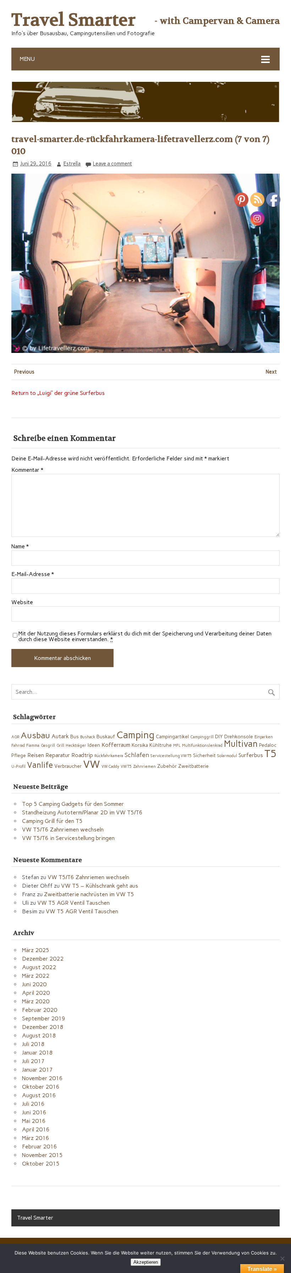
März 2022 (35, 975)
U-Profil (18, 766)
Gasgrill (48, 745)
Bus (74, 736)
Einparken (263, 737)
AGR (15, 737)
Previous (24, 372)
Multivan (241, 744)
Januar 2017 (37, 1069)
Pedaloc (267, 745)
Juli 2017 (33, 1061)
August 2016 (39, 1095)
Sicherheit (204, 755)
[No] (282, 1258)
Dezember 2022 (43, 958)
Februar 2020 (39, 1010)
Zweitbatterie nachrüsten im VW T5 (89, 894)
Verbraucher (68, 766)
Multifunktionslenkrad (202, 745)
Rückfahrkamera (108, 756)
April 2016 (36, 1129)
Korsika (140, 745)
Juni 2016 (34, 1112)
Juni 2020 (34, 984)
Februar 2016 (39, 1146)
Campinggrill (202, 737)
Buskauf (106, 736)
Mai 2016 (34, 1121)
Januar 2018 (37, 1052)
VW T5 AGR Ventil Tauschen (73, 902)
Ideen (94, 745)
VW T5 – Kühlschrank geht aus (99, 885)
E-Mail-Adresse (32, 574)
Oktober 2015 (41, 1163)
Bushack (87, 737)
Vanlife (40, 765)
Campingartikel (172, 736)
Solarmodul (227, 756)
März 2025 (35, 950)
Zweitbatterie (193, 766)
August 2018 (39, 1035)
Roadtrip (82, 755)
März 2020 (35, 1001)
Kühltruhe (160, 745)
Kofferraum (115, 744)
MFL (177, 745)
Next (271, 372)
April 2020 (36, 992)
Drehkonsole (238, 736)
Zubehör (167, 766)
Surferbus (250, 755)
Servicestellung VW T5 (171, 756)
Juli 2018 (33, 1044)
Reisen (35, 755)
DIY (219, 736)
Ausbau (35, 735)
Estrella (72, 163)
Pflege (18, 755)
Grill (60, 745)
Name (20, 546)
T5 (270, 754)
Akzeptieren (145, 1262)
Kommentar (27, 470)
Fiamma (32, 745)
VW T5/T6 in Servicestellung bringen (68, 838)
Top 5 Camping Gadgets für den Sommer (73, 804)
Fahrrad (18, 745)
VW (91, 764)
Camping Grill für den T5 (52, 821)
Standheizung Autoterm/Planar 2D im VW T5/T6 (82, 812)
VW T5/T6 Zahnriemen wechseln (63, 829)
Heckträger (76, 745)
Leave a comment (112, 163)
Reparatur (57, 755)
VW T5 (126, 766)
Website (22, 602)
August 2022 (39, 967)
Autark (60, 736)
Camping (135, 735)
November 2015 (42, 1155)
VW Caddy (110, 766)
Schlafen (137, 755)
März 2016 (35, 1138)
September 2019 (43, 1018)
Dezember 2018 (43, 1027)
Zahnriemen (144, 766)
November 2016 (42, 1078)
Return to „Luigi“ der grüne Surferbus (58, 393)
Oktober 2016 (41, 1086)
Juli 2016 (33, 1103)
